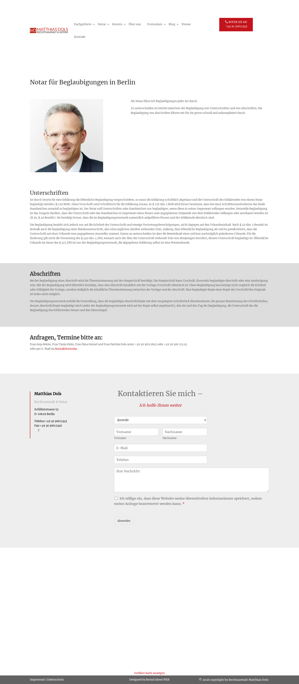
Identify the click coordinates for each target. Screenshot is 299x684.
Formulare (154, 24)
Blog (172, 24)
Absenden (123, 521)
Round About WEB (157, 679)
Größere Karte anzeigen (149, 673)
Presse (186, 24)
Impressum (37, 679)
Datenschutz (55, 679)
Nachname (170, 438)
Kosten (117, 24)
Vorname (120, 438)
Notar (102, 24)
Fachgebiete (83, 24)
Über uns (135, 24)
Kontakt (79, 37)
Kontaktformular (66, 349)
